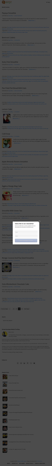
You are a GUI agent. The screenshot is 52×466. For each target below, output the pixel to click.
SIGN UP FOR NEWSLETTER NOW (26, 240)
